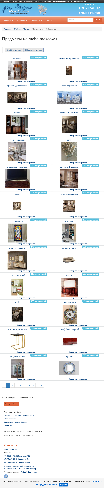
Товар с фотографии (26, 81)
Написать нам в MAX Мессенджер (19, 466)
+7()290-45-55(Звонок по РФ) (17, 456)
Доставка (38, 1)
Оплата (47, 1)
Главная (5, 1)
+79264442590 (89, 13)
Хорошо (63, 485)
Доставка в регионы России (15, 422)
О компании (16, 1)
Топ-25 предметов (14, 50)
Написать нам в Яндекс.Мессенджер (20, 469)
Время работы (79, 1)
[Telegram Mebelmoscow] (6, 476)
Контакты (28, 1)
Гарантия (8, 425)
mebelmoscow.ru (10, 449)
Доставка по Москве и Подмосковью (19, 416)
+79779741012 (89, 8)
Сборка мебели (10, 419)
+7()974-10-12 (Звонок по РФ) (17, 459)
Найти (98, 20)
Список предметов (34, 50)
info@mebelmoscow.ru (62, 1)
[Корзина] (52, 9)
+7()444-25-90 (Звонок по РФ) (17, 462)
